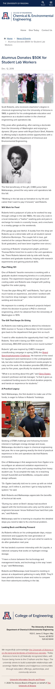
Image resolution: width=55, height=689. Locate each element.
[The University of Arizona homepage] (15, 3)
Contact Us (47, 30)
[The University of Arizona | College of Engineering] (27, 615)
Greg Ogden (45, 374)
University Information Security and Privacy (27, 679)
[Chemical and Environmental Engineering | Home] (27, 16)
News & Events (24, 38)
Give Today (34, 30)
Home (23, 30)
